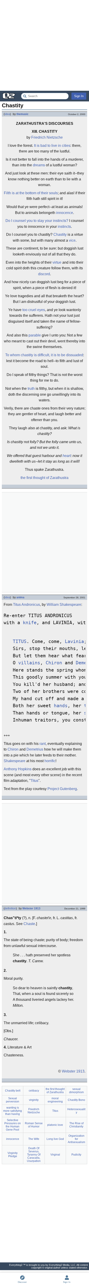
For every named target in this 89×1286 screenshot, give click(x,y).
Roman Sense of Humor (34, 1125)
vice (72, 240)
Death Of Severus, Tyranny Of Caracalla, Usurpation (34, 1155)
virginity (34, 1100)
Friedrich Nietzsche (47, 137)
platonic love (55, 1124)
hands (61, 705)
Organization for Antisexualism (76, 1139)
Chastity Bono (76, 1100)
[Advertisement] (44, 45)
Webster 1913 (31, 908)
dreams (39, 165)
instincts (64, 226)
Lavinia (74, 641)
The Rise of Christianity (76, 1125)
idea (7, 114)
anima (20, 597)
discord (44, 274)
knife (30, 622)
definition (10, 908)
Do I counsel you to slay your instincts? (36, 221)
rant (42, 744)
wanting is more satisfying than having (12, 1111)
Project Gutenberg (62, 789)
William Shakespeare (64, 604)
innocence (64, 213)
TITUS (19, 641)
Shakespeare (14, 761)
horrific (49, 761)
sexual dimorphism (76, 1090)
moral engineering (55, 1100)
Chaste (29, 924)
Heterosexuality (76, 1111)
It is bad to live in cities (52, 145)
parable (35, 335)
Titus (34, 781)
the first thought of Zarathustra (44, 478)
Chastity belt (12, 1090)
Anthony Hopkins (17, 769)
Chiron (54, 662)
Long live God (55, 1139)
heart (67, 456)
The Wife (33, 1139)
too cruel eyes (33, 310)
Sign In (79, 96)
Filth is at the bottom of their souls (31, 193)
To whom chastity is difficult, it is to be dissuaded (44, 355)
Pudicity (76, 1154)
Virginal (55, 1154)
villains (29, 662)
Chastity (60, 234)
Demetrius (34, 749)
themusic (22, 114)
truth (31, 388)
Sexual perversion (12, 1100)
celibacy (34, 1090)
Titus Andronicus (26, 604)
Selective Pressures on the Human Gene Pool (12, 1125)
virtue (56, 262)
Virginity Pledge (13, 1154)
